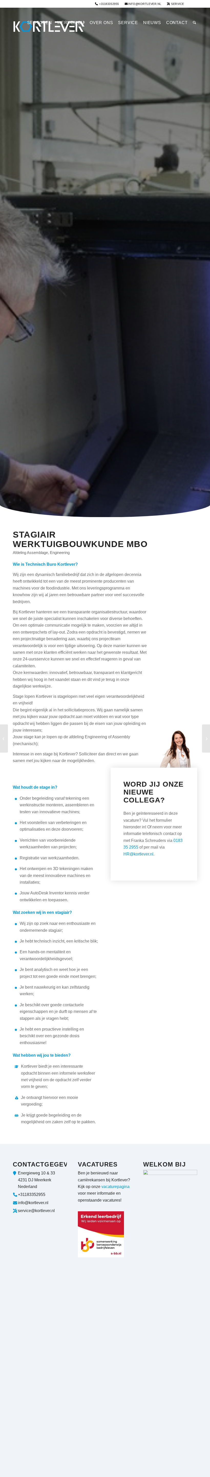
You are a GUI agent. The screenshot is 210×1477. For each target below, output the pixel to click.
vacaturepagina (115, 1186)
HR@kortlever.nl (138, 854)
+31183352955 (108, 3)
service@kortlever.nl (36, 1210)
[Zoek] (193, 23)
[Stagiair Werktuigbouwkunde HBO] (4, 738)
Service (177, 3)
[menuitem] (107, 4)
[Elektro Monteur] (206, 738)
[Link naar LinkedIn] (193, 4)
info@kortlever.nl (144, 3)
